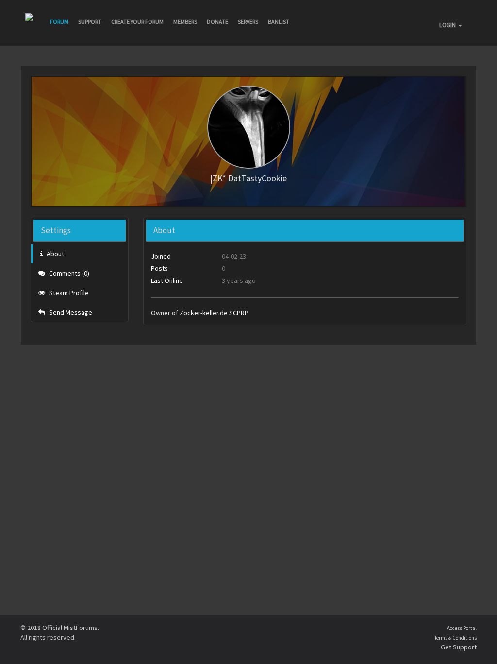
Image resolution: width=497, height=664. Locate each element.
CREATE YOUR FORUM (137, 21)
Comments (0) (68, 273)
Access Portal (462, 628)
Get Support (459, 647)
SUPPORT (89, 21)
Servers (248, 21)
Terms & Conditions (455, 637)
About (54, 253)
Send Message (70, 312)
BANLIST (278, 21)
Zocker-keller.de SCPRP (214, 312)
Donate (217, 21)
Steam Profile (68, 292)
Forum (59, 21)
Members (185, 21)
